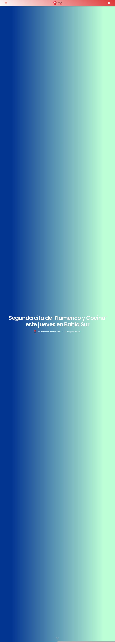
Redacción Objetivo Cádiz (51, 332)
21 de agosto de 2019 (72, 332)
